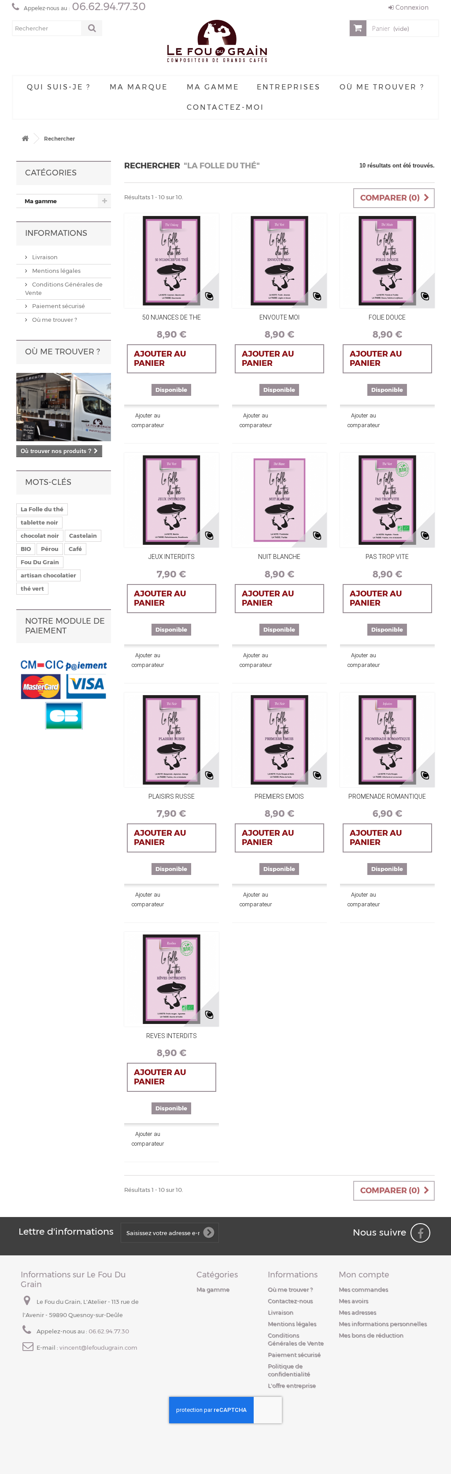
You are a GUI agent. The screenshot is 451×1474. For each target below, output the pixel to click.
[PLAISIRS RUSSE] (171, 740)
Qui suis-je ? (59, 87)
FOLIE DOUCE (387, 317)
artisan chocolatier (48, 575)
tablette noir (39, 522)
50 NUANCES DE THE (171, 317)
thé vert (32, 588)
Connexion (411, 7)
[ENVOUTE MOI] (279, 260)
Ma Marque (139, 87)
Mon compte (364, 1275)
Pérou (50, 548)
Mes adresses (357, 1312)
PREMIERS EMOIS (279, 796)
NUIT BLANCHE (279, 556)
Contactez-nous (290, 1300)
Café (75, 548)
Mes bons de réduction (371, 1335)
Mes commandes (363, 1289)
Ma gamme (213, 87)
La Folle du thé (42, 509)
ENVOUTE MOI (279, 317)
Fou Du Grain (40, 562)
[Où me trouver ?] (63, 407)
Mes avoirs (353, 1300)
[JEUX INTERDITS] (171, 500)
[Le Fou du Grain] (217, 42)
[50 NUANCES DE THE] (171, 260)
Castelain (83, 535)
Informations (56, 233)
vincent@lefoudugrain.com (98, 1347)
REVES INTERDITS (171, 1035)
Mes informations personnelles (383, 1323)
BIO (26, 548)
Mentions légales (56, 270)
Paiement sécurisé (58, 305)
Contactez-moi (225, 107)
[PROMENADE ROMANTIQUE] (387, 740)
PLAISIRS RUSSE (171, 796)
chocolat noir (40, 535)
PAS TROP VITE (387, 556)
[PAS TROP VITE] (387, 500)
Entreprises (289, 87)
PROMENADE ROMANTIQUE (387, 796)
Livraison (44, 257)
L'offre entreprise (292, 1385)
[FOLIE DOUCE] (387, 260)
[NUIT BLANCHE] (279, 500)
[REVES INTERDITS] (171, 979)
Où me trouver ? (382, 87)
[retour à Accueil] (25, 138)
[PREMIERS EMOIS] (279, 740)
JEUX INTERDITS (171, 556)
